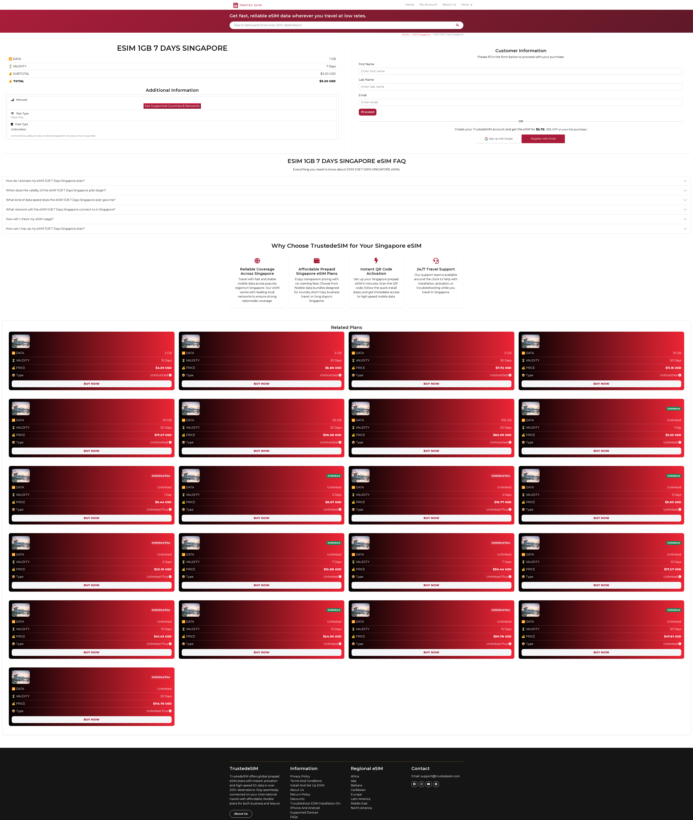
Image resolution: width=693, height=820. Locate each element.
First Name (366, 64)
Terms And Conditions (306, 781)
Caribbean (358, 790)
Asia (353, 781)
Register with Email (543, 138)
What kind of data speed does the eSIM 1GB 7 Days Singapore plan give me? (61, 200)
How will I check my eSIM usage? (30, 219)
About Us (449, 4)
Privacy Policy (300, 776)
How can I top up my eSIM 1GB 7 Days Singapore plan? (45, 228)
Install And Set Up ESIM (307, 785)
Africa (355, 776)
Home (409, 4)
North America (361, 808)
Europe (356, 794)
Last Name (366, 79)
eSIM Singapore (421, 35)
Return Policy (300, 794)
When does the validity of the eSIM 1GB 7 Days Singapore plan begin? (56, 190)
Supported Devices (304, 812)
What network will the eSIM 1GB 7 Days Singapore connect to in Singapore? (60, 209)
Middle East (359, 803)
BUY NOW (91, 383)
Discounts (297, 799)
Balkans (356, 785)
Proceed (367, 112)
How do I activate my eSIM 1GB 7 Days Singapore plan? (45, 181)
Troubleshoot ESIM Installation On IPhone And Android (315, 806)
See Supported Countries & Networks (172, 106)
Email (363, 95)
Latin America (360, 799)
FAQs (294, 817)
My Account (428, 4)
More (465, 4)
